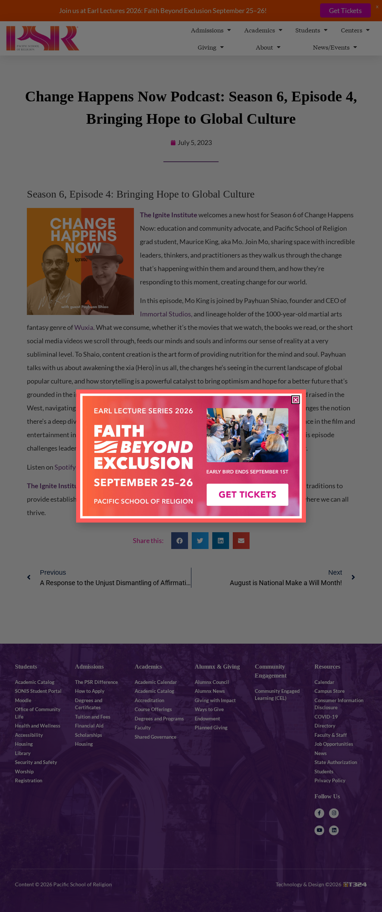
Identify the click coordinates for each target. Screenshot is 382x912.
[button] (295, 400)
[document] (191, 456)
